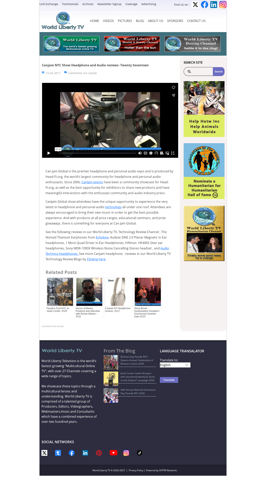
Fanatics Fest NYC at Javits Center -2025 (58, 309)
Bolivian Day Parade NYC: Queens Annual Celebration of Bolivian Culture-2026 (137, 360)
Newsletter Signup (109, 4)
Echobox (102, 237)
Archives (87, 4)
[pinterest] (99, 452)
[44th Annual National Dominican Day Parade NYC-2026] (111, 395)
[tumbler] (58, 452)
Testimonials (70, 4)
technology (113, 207)
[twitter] (44, 452)
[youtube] (113, 452)
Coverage (131, 4)
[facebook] (72, 452)
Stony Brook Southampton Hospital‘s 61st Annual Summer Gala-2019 (146, 312)
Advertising (148, 4)
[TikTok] (140, 452)
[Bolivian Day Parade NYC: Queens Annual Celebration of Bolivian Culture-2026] (111, 362)
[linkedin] (85, 452)
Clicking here (96, 259)
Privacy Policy (136, 470)
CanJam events (92, 182)
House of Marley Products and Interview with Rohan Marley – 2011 (88, 312)
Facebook (204, 4)
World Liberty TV (101, 470)
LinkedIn (213, 4)
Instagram (222, 4)
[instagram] (126, 452)
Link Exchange (49, 4)
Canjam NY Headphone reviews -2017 (117, 309)
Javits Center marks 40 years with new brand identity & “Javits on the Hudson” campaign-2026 (138, 377)
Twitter (195, 4)
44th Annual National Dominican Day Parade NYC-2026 (138, 391)
